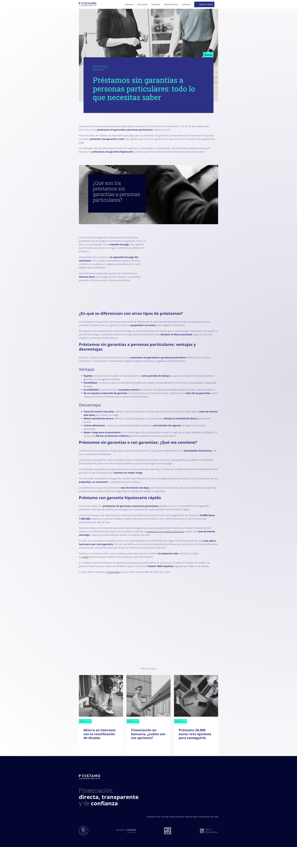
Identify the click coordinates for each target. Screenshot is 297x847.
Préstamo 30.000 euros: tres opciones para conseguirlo (195, 734)
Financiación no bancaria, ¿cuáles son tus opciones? (148, 734)
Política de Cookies (192, 817)
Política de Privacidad (177, 817)
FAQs (212, 817)
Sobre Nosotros (204, 817)
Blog (216, 817)
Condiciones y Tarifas (153, 817)
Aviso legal (165, 817)
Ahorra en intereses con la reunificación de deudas (100, 734)
